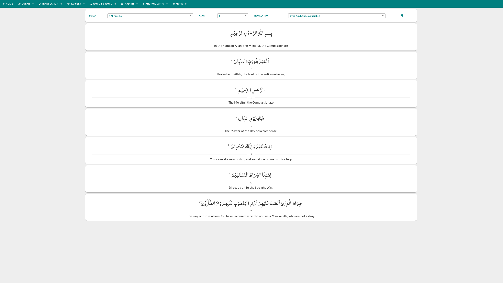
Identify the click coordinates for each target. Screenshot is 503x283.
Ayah (202, 15)
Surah (92, 15)
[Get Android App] (402, 15)
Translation (261, 15)
